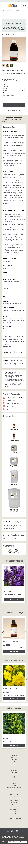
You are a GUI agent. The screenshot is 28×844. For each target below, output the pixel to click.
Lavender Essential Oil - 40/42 (12, 588)
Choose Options (14, 599)
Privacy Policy (12, 838)
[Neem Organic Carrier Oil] (14, 723)
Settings (4, 842)
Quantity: (5, 99)
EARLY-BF (12, 1)
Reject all (11, 842)
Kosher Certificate (10, 406)
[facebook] (14, 818)
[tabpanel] (14, 729)
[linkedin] (20, 818)
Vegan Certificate (10, 409)
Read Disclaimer (9, 386)
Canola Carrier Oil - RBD (10, 688)
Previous (2, 730)
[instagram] (11, 818)
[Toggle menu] (2, 5)
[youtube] (17, 818)
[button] (24, 10)
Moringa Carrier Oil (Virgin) (10, 641)
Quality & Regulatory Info (12, 403)
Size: (6, 86)
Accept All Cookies (21, 842)
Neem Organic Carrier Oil (10, 736)
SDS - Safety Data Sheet (12, 400)
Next (25, 730)
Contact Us (22, 92)
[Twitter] (8, 818)
